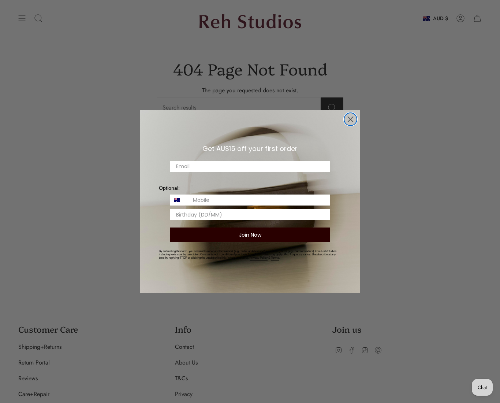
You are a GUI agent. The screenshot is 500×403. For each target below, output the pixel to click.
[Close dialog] (350, 119)
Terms (275, 257)
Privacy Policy (259, 257)
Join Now (250, 235)
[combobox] (179, 200)
